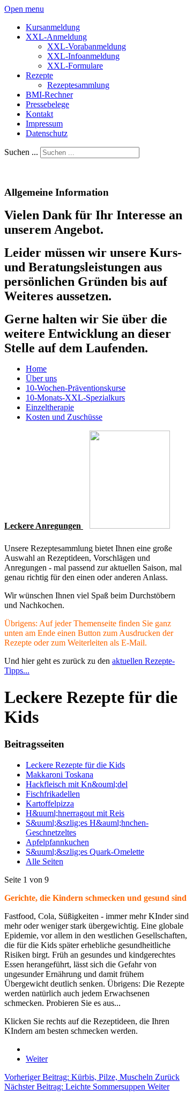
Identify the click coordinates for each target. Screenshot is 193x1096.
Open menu (24, 8)
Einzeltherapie (50, 407)
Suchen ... (21, 152)
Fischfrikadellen (53, 793)
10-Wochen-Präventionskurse (75, 388)
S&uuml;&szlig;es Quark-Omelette (85, 851)
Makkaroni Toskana (59, 774)
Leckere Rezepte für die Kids (75, 764)
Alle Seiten (44, 861)
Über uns (41, 378)
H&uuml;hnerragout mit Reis (75, 813)
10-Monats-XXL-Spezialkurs (75, 397)
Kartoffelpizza (50, 803)
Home (36, 368)
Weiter (37, 1058)
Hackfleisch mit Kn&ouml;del (77, 784)
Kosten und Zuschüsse (64, 416)
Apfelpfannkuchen (57, 842)
